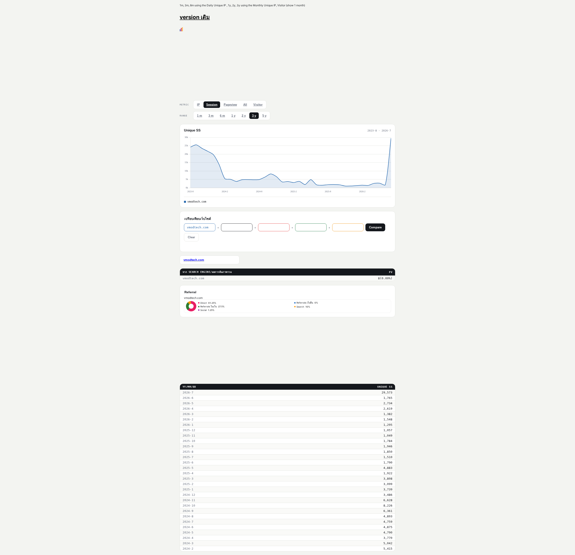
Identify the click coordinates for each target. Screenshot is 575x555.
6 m (222, 115)
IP (198, 104)
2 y (244, 115)
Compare (375, 227)
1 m (199, 115)
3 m (211, 115)
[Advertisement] (287, 64)
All (245, 104)
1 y (233, 115)
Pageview (230, 104)
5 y (264, 115)
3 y (254, 115)
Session (211, 104)
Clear (191, 237)
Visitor (258, 104)
